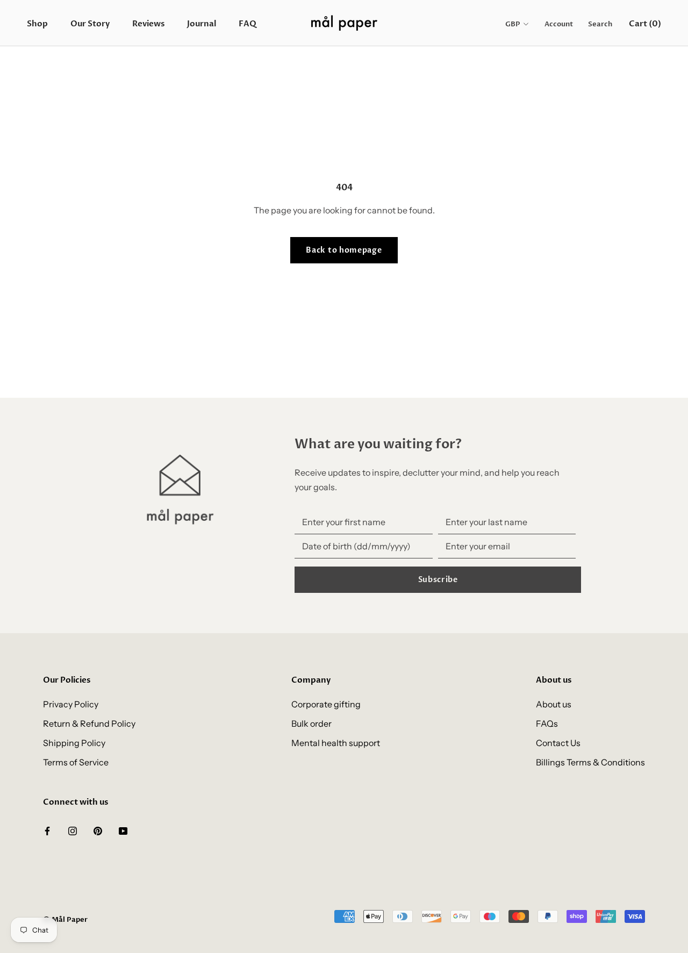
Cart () (645, 23)
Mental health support (335, 742)
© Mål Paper (65, 920)
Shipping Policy (74, 742)
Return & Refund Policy (89, 723)
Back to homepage (344, 250)
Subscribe (438, 580)
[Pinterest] (98, 830)
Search (600, 24)
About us (553, 704)
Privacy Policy (70, 704)
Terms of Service (76, 762)
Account (558, 24)
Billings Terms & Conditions (590, 762)
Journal (201, 23)
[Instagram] (72, 830)
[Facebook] (47, 830)
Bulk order (311, 723)
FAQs (547, 723)
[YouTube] (123, 830)
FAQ (247, 23)
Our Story (90, 23)
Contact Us (558, 742)
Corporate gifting (326, 704)
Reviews (148, 23)
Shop (37, 23)
